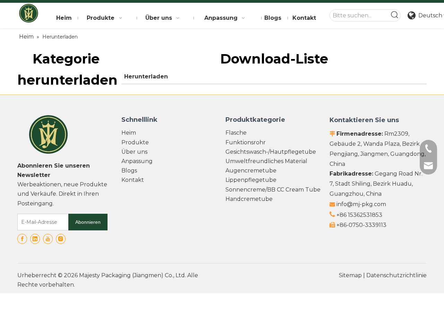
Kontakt (132, 180)
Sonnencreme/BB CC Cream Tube (273, 189)
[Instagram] (61, 239)
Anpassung (137, 161)
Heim (128, 132)
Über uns (134, 151)
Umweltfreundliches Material (266, 161)
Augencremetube (250, 170)
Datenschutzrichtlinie (396, 275)
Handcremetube (249, 199)
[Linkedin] (35, 239)
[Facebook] (22, 239)
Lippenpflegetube (250, 180)
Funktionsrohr (245, 142)
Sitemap (350, 275)
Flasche (236, 132)
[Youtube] (48, 239)
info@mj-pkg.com (361, 204)
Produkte (135, 142)
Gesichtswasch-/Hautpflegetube (270, 151)
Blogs (129, 170)
